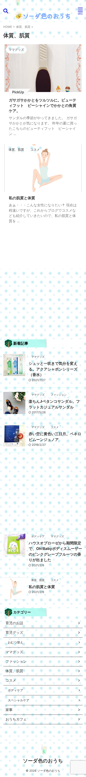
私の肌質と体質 (42, 587)
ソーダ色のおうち (43, 761)
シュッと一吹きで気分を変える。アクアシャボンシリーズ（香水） (53, 369)
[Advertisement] (43, 306)
